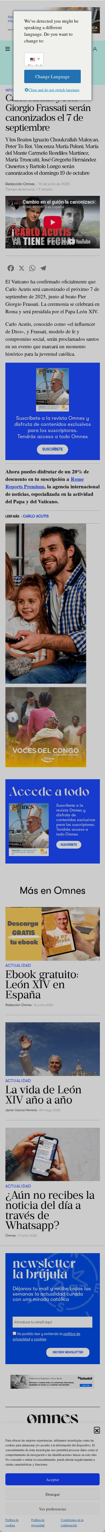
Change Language (52, 76)
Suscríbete (52, 449)
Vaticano (12, 90)
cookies (40, 1339)
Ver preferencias (52, 1508)
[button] (97, 1429)
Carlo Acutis (36, 516)
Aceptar (52, 1479)
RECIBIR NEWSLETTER (68, 1352)
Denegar (53, 1494)
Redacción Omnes (20, 184)
